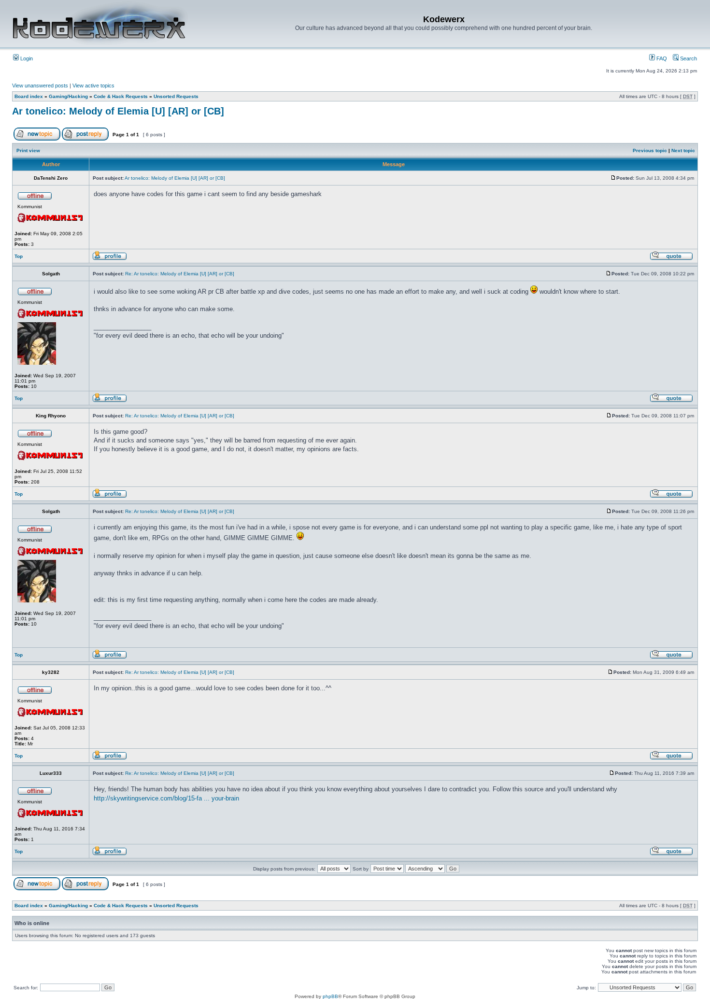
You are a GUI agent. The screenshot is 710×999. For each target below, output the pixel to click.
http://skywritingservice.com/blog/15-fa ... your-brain (166, 798)
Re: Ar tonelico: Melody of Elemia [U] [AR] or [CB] (179, 273)
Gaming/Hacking (68, 96)
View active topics (93, 85)
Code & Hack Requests (121, 96)
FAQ (661, 58)
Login (26, 58)
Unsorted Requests (176, 96)
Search (688, 58)
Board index (28, 96)
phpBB (330, 996)
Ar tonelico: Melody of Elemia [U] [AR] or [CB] (118, 111)
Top (18, 256)
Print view (28, 150)
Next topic (683, 150)
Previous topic (650, 150)
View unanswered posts (40, 85)
